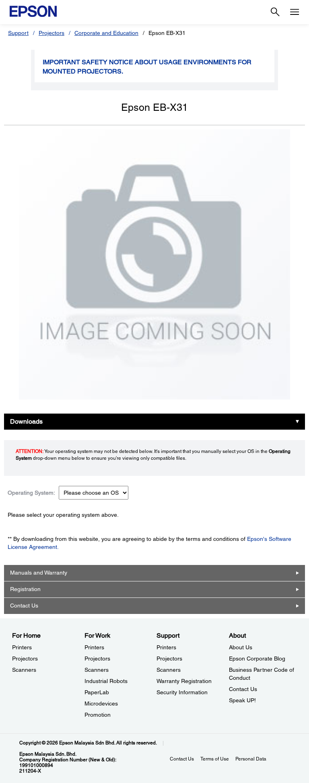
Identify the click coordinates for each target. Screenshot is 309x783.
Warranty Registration (184, 681)
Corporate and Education (106, 33)
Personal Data (250, 759)
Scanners (24, 670)
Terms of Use (214, 759)
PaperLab (96, 692)
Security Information (182, 692)
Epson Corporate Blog (257, 658)
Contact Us (24, 605)
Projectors (51, 33)
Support (18, 33)
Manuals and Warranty (38, 572)
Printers (22, 647)
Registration (25, 589)
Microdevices (101, 703)
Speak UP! (242, 700)
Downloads (26, 421)
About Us (240, 647)
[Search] (275, 12)
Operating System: (31, 492)
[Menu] (294, 12)
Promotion (97, 715)
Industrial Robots (106, 681)
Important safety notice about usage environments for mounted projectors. (147, 66)
